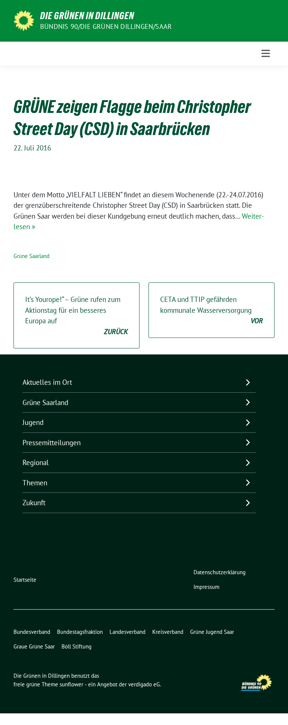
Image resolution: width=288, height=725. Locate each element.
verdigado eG (144, 684)
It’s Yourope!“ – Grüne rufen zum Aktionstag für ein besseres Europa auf (76, 315)
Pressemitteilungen (51, 442)
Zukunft (33, 502)
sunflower (71, 684)
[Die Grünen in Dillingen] (24, 19)
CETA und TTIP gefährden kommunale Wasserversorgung (211, 310)
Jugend (33, 422)
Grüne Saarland (32, 256)
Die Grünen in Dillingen (87, 15)
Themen (34, 482)
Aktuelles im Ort (47, 382)
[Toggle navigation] (265, 53)
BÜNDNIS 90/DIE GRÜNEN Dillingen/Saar (106, 26)
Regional (35, 462)
